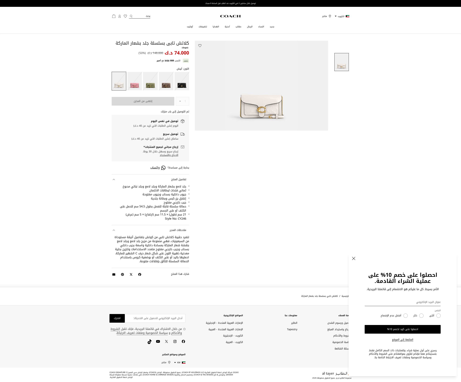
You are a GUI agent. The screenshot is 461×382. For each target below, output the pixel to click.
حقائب (238, 27)
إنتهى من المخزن (143, 101)
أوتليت (190, 27)
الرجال (249, 27)
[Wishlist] (200, 46)
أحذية (227, 27)
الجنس (438, 310)
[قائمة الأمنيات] (125, 16)
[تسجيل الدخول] (119, 16)
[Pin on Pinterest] (122, 274)
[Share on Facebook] (140, 274)
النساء (261, 27)
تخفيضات (203, 27)
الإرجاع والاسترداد (169, 155)
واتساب (155, 168)
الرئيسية (345, 296)
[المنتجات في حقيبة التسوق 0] (114, 16)
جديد (272, 27)
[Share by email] (114, 274)
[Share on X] (131, 274)
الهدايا (216, 27)
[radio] (181, 81)
